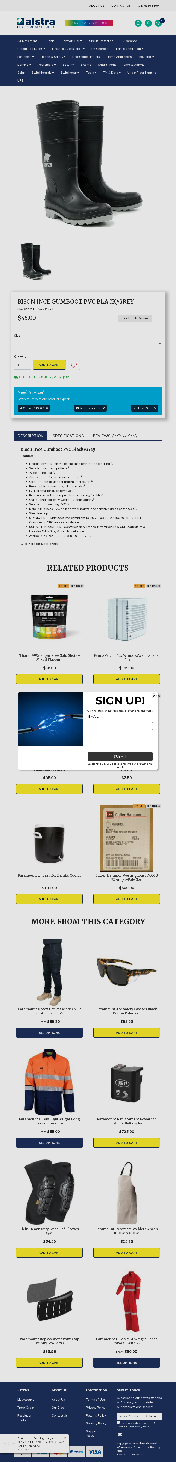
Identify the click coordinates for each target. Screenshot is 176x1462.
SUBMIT (120, 757)
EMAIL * (94, 717)
